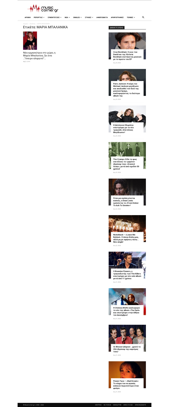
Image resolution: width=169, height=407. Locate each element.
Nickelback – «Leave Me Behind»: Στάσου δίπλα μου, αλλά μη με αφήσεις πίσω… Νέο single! (126, 238)
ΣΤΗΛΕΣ (88, 17)
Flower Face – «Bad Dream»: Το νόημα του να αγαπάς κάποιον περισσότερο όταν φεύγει (126, 384)
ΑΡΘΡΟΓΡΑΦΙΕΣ (117, 17)
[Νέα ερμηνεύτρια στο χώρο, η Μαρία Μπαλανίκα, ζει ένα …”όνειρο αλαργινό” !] (41, 41)
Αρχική (25, 24)
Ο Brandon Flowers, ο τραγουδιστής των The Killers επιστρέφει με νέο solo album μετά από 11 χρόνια (127, 275)
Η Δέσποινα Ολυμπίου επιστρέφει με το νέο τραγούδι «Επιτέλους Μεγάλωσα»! (123, 128)
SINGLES (76, 17)
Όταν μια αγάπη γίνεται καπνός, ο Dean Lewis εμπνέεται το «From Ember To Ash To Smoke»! (126, 202)
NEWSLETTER (117, 405)
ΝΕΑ (66, 17)
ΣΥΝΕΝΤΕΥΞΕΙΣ (54, 17)
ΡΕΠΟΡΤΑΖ (38, 17)
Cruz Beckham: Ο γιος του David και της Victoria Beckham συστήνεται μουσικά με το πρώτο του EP (127, 55)
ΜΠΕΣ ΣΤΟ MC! (128, 405)
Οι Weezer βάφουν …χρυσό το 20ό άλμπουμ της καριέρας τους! (127, 349)
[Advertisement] (104, 8)
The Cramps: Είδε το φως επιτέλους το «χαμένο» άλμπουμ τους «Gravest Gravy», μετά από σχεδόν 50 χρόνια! (126, 164)
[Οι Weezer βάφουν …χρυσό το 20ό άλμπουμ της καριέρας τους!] (127, 338)
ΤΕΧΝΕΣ (130, 17)
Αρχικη (28, 17)
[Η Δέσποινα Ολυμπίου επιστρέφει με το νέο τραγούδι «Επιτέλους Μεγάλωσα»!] (127, 119)
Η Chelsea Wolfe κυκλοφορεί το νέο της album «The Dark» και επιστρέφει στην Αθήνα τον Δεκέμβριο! (126, 311)
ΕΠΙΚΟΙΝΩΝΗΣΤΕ (140, 405)
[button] (143, 17)
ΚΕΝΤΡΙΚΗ (98, 405)
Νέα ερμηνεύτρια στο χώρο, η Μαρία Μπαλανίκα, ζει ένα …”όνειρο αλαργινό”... (39, 55)
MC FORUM (107, 405)
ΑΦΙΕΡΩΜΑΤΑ (102, 17)
